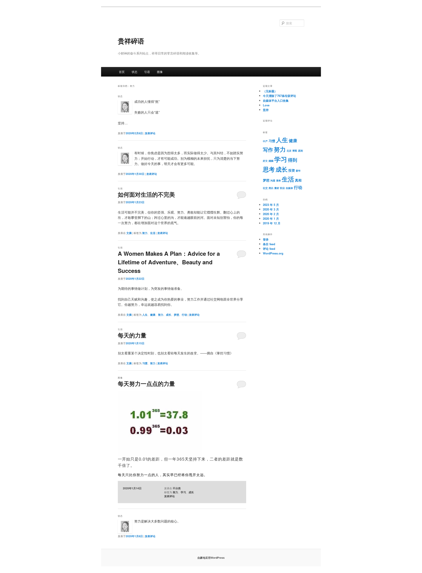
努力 (144, 233)
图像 (160, 72)
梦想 (176, 315)
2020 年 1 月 (271, 218)
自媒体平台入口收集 (276, 100)
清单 (278, 180)
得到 (292, 159)
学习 (183, 492)
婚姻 (271, 160)
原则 (300, 150)
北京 (289, 150)
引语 (147, 72)
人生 (144, 315)
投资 (291, 170)
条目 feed (269, 244)
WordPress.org (273, 253)
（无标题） (270, 91)
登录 (266, 239)
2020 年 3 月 (271, 209)
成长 (168, 315)
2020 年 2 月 (271, 214)
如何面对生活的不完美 (146, 194)
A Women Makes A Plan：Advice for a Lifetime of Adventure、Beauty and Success (169, 262)
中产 (265, 141)
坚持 (266, 110)
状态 (134, 72)
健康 (152, 315)
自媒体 (289, 188)
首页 (122, 72)
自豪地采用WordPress (211, 558)
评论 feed (269, 249)
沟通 (272, 180)
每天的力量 (132, 335)
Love (266, 105)
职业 (282, 188)
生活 (152, 233)
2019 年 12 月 (271, 223)
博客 (294, 150)
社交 (265, 188)
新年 (298, 170)
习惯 (144, 363)
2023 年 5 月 (271, 205)
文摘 (129, 233)
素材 (276, 188)
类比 (271, 188)
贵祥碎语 (131, 40)
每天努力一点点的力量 (146, 383)
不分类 (177, 488)
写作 (268, 149)
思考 (269, 169)
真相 (298, 180)
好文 (265, 160)
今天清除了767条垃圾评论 (279, 96)
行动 (184, 315)
